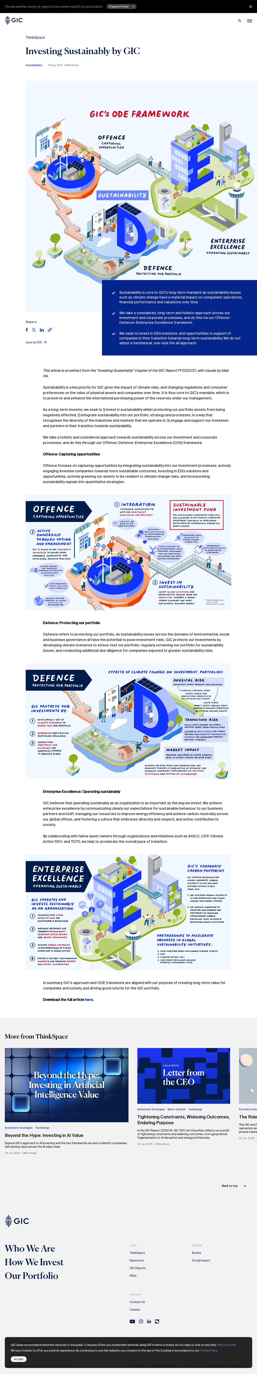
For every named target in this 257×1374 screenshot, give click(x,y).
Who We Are (30, 1248)
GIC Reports (138, 1268)
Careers (135, 1309)
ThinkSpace (35, 37)
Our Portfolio (31, 1275)
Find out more (226, 1345)
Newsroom (137, 1260)
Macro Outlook (176, 1109)
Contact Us (137, 1302)
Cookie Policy (208, 1350)
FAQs (133, 1276)
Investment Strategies (19, 1127)
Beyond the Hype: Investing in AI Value (44, 1135)
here (89, 999)
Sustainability (34, 65)
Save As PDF (34, 342)
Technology (42, 1127)
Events (196, 1253)
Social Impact (201, 1260)
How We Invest (34, 1261)
